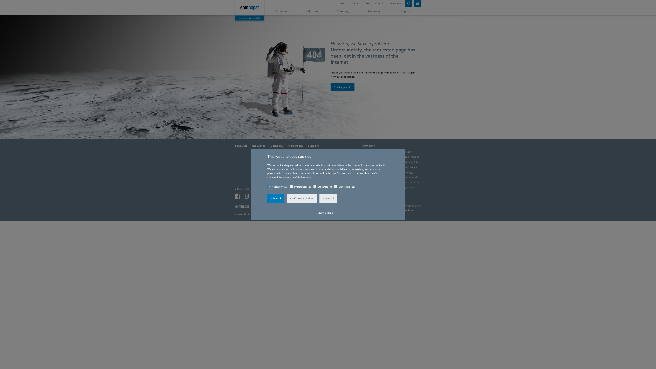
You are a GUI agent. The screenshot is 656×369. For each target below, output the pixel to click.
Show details (325, 212)
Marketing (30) (346, 186)
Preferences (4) (302, 186)
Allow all (276, 198)
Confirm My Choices (301, 198)
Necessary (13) (279, 186)
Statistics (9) (325, 186)
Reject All (328, 198)
